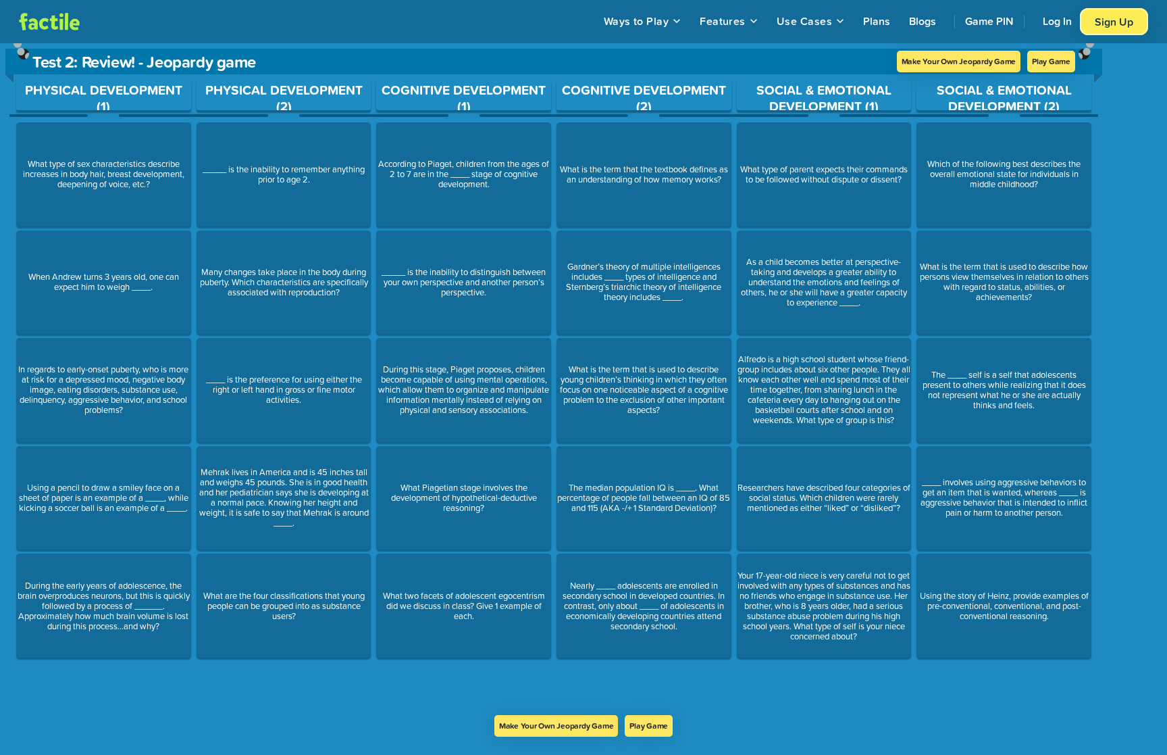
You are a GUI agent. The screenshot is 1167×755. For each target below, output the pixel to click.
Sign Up (1114, 21)
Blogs (922, 21)
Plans (876, 21)
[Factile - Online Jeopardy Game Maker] (49, 21)
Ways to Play (636, 21)
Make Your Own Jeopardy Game (959, 61)
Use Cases (804, 21)
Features (723, 21)
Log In (1057, 21)
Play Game (1051, 61)
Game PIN (989, 21)
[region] (554, 379)
